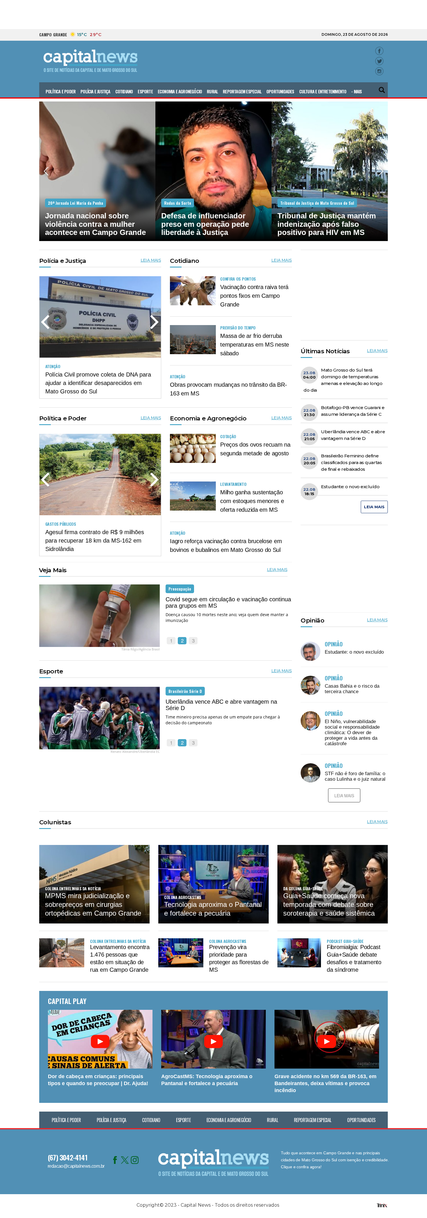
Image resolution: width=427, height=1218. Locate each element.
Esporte (145, 91)
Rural (212, 91)
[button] (382, 87)
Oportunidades (280, 91)
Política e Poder (61, 91)
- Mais (356, 91)
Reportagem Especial (242, 91)
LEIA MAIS (151, 260)
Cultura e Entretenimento (323, 91)
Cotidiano (124, 91)
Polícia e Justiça (95, 91)
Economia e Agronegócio (180, 91)
